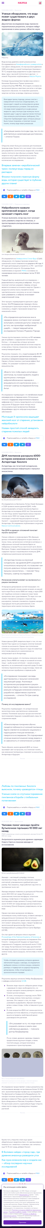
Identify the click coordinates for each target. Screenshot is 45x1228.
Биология (18, 10)
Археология (19, 822)
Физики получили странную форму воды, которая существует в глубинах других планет (21, 180)
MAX (38, 190)
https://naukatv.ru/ (24, 1195)
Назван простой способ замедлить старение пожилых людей (20, 429)
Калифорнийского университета (28, 64)
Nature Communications (11, 526)
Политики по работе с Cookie (17, 1212)
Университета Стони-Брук (26, 258)
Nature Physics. (35, 76)
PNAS (24, 270)
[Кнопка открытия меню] (3, 3)
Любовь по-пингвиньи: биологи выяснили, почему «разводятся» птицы (22, 787)
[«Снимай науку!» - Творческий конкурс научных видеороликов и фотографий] (40, 3)
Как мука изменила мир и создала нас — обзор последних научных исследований (22, 1163)
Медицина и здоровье (22, 204)
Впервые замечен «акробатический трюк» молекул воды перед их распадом (21, 169)
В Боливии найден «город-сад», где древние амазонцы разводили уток (21, 1153)
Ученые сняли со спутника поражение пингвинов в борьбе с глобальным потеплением (22, 797)
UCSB (24, 981)
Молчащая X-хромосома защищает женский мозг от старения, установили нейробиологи (22, 420)
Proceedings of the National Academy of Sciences (20, 937)
